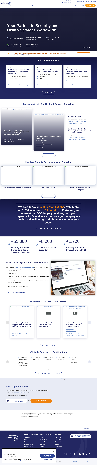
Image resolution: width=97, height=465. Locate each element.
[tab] (22, 322)
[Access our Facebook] (64, 454)
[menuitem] (26, 5)
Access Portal (80, 1)
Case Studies (43, 441)
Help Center (27, 441)
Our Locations (58, 439)
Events (41, 437)
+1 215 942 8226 (67, 2)
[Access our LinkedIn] (67, 454)
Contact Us (90, 5)
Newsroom (42, 446)
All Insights (42, 444)
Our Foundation (58, 446)
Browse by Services (29, 446)
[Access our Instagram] (73, 454)
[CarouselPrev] (7, 322)
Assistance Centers (19, 392)
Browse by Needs (28, 444)
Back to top (86, 428)
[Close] (53, 451)
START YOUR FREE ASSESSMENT (16, 292)
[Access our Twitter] (70, 454)
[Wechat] (89, 454)
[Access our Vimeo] (86, 454)
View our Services (48, 195)
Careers (57, 444)
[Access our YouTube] (83, 454)
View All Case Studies (48, 345)
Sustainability (58, 441)
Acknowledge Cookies (47, 456)
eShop (94, 1)
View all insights (48, 155)
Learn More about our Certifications (48, 373)
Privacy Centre (23, 460)
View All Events (48, 92)
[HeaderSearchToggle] (83, 5)
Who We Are (58, 437)
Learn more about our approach (48, 228)
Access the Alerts (83, 54)
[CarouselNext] (89, 322)
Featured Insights (44, 439)
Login (25, 439)
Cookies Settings (47, 459)
